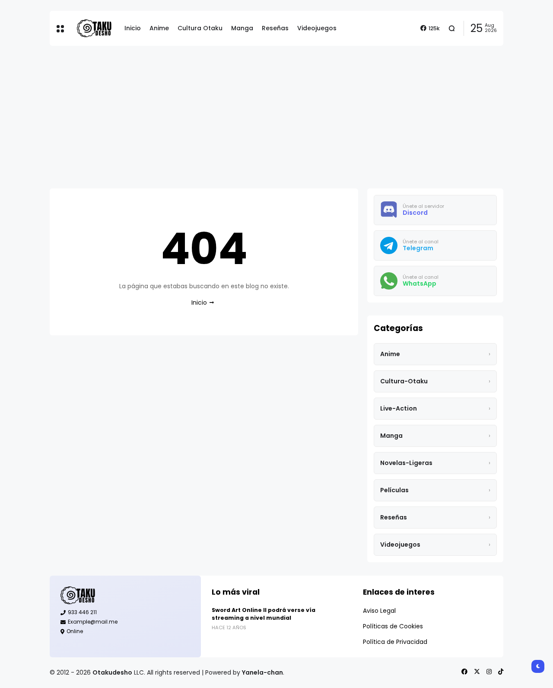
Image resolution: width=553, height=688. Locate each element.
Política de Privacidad (395, 641)
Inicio (132, 28)
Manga (242, 28)
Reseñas (275, 28)
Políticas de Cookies (393, 626)
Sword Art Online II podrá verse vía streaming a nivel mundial (263, 613)
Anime (159, 28)
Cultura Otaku (200, 28)
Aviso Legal (379, 610)
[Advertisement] (276, 117)
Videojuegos (317, 28)
